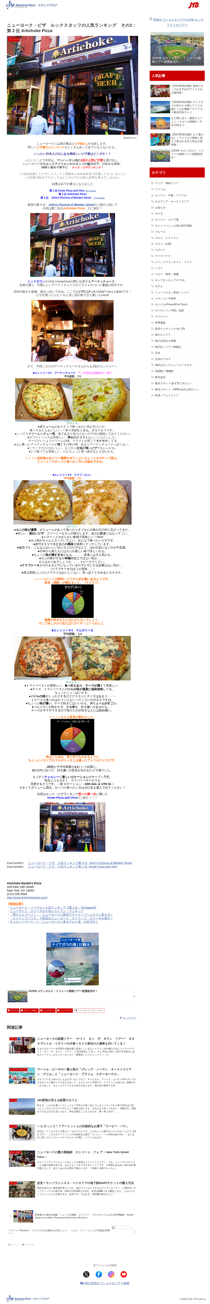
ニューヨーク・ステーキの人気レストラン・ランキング (47, 911)
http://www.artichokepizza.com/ (27, 897)
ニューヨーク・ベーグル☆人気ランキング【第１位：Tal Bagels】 (53, 907)
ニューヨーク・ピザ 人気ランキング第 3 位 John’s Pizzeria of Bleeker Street (80, 863)
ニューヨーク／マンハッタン (91, 1010)
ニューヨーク (49, 1010)
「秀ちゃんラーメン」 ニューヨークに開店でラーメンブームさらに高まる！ (61, 914)
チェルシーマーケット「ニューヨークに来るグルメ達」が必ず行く (54, 921)
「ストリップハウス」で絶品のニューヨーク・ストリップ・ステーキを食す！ (61, 918)
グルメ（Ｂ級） (31, 1010)
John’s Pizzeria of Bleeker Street (71, 204)
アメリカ (14, 1010)
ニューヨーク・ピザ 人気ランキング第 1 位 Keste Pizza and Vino (72, 866)
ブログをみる (90, 191)
